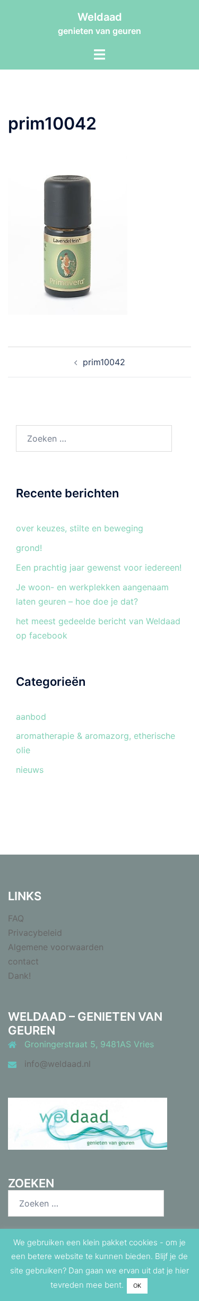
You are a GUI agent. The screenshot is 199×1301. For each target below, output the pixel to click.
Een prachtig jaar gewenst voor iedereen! (98, 567)
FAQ (16, 918)
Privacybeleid (35, 932)
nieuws (30, 769)
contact (23, 961)
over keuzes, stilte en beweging (79, 528)
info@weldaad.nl (57, 1063)
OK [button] (137, 1285)
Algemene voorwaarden (55, 947)
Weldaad (99, 17)
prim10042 (104, 362)
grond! (29, 547)
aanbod (31, 716)
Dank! (19, 975)
